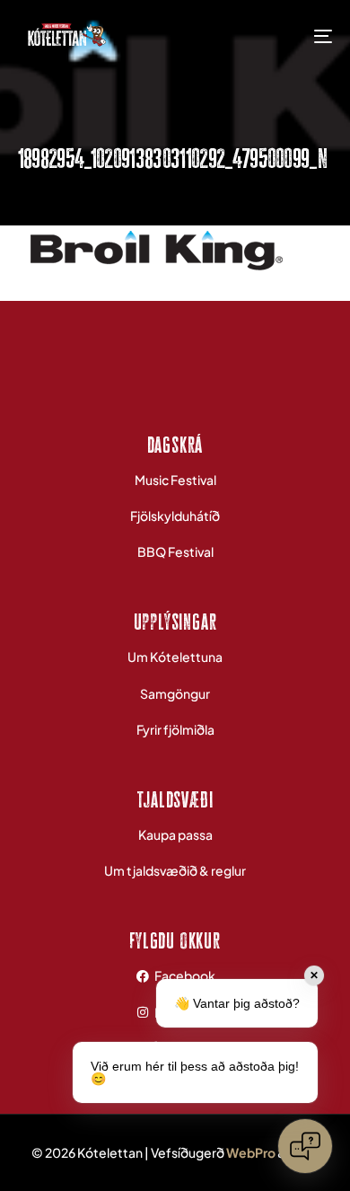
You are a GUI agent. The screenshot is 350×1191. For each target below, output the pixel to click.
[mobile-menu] (309, 35)
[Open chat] (305, 1146)
